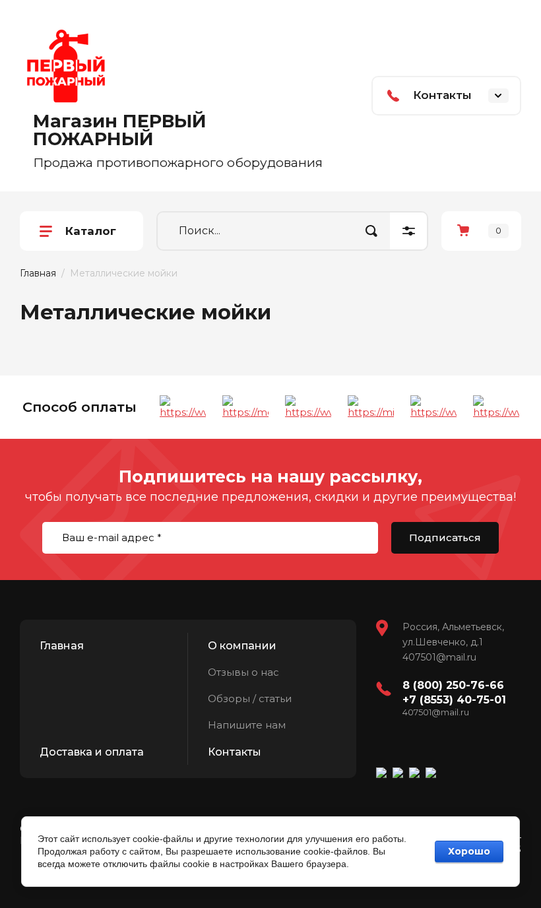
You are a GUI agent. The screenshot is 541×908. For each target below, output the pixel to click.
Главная (38, 273)
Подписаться (445, 537)
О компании (242, 645)
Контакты (234, 752)
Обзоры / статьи (250, 698)
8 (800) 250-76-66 (453, 685)
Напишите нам (247, 725)
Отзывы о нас (243, 672)
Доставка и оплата (92, 752)
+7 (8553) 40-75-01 (454, 700)
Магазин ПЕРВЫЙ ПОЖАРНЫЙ (120, 130)
